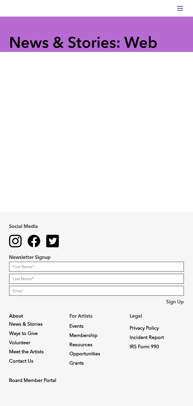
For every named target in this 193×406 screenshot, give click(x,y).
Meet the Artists (26, 352)
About (16, 316)
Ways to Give (23, 333)
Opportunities (84, 354)
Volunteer (19, 342)
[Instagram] (15, 242)
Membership (83, 335)
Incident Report (147, 337)
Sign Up (175, 302)
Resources (80, 344)
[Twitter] (52, 242)
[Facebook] (34, 242)
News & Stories (26, 324)
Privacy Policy (144, 328)
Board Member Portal (32, 380)
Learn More (23, 274)
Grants (76, 363)
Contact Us (21, 361)
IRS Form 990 (144, 346)
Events (76, 326)
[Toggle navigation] (180, 8)
